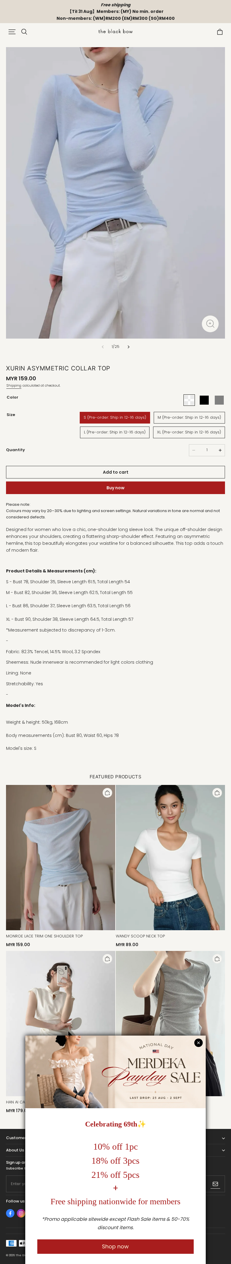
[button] (12, 32)
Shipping (13, 385)
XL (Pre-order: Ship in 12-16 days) (189, 432)
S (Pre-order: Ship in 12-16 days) (115, 417)
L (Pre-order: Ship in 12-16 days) (115, 432)
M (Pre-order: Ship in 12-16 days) (189, 417)
